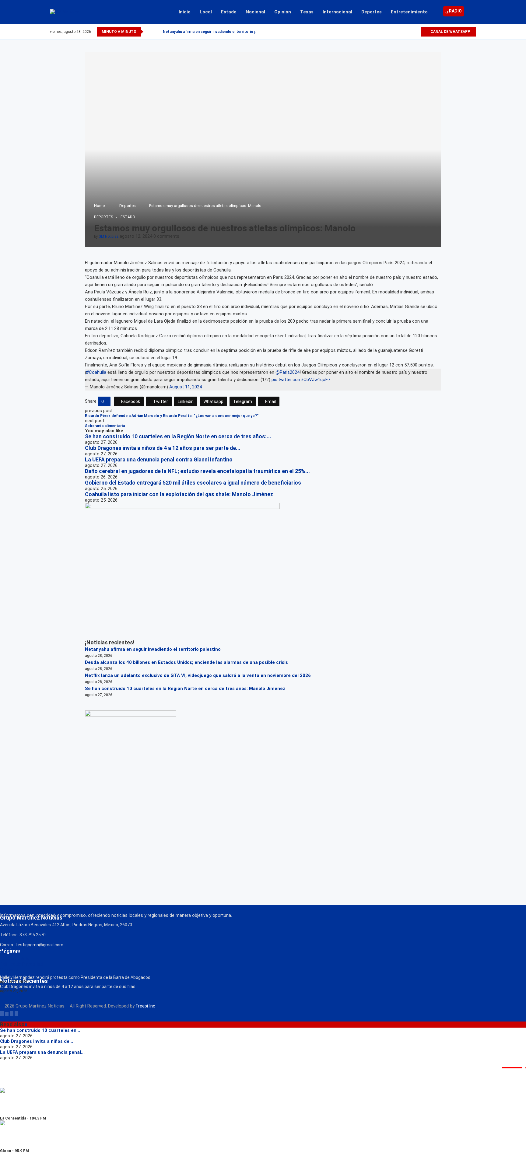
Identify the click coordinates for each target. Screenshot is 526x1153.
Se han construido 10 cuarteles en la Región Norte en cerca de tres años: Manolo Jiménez (185, 688)
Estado (229, 12)
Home (99, 205)
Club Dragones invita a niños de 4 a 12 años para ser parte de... (162, 448)
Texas (307, 12)
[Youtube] (416, 31)
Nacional (255, 12)
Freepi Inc (145, 1006)
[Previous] (149, 32)
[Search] (473, 11)
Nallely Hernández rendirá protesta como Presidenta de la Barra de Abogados (75, 977)
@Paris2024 (287, 372)
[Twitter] (402, 31)
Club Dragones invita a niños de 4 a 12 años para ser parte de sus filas (67, 986)
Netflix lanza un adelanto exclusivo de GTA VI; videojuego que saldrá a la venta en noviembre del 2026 (198, 675)
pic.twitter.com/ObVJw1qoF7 (301, 379)
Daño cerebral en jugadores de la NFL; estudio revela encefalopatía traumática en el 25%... (197, 471)
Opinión (282, 12)
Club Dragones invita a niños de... (36, 1041)
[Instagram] (409, 31)
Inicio (185, 12)
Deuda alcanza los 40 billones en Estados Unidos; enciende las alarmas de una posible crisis (186, 662)
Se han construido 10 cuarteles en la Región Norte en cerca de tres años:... (178, 436)
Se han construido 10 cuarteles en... (40, 1030)
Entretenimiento (409, 12)
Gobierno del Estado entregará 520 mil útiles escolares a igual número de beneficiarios (193, 483)
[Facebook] (395, 31)
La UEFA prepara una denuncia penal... (42, 1052)
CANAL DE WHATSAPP (450, 32)
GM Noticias (109, 236)
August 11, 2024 (185, 387)
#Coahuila (96, 372)
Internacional (337, 12)
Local (206, 12)
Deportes (371, 12)
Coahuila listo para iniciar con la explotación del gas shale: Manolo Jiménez (179, 494)
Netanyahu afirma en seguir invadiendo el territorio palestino (217, 32)
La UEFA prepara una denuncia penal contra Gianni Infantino (159, 460)
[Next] (157, 32)
